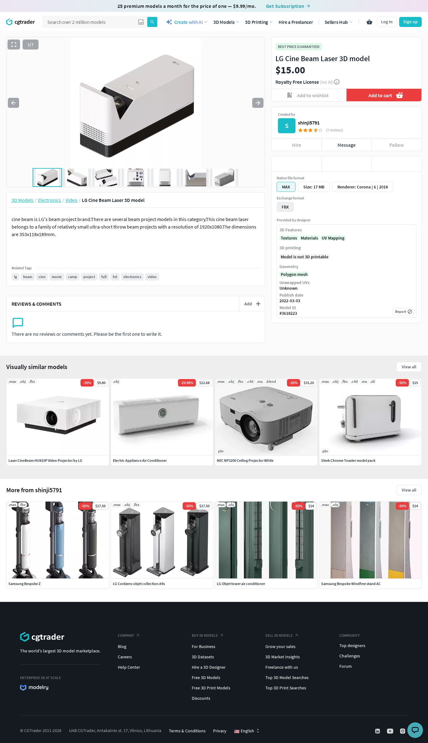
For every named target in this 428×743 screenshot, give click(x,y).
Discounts (201, 698)
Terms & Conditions (187, 731)
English (244, 731)
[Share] (396, 163)
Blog (122, 646)
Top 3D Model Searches (287, 677)
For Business (203, 646)
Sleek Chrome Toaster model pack (348, 460)
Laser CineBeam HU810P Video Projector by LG (45, 460)
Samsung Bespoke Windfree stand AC (351, 583)
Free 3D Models (206, 677)
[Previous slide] (13, 103)
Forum (345, 666)
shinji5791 (309, 122)
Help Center (129, 667)
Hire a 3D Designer (209, 667)
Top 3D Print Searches (285, 688)
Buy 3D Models (205, 635)
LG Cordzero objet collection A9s (139, 583)
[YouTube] (390, 731)
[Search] (152, 22)
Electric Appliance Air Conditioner (140, 460)
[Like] (296, 163)
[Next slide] (258, 103)
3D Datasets (203, 657)
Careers (125, 657)
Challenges (349, 656)
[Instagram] (403, 731)
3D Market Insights (282, 657)
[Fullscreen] (14, 45)
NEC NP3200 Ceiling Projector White (245, 460)
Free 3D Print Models (211, 688)
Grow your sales (280, 646)
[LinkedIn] (378, 731)
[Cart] (369, 22)
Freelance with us (281, 667)
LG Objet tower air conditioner (241, 583)
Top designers (352, 645)
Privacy (220, 731)
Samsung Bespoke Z (24, 583)
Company (126, 635)
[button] (141, 22)
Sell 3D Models (279, 635)
